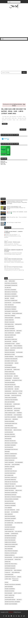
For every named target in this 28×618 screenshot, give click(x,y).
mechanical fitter (10, 354)
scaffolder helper (10, 599)
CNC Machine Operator (11, 393)
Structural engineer (10, 397)
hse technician (9, 447)
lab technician (9, 432)
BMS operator (8, 408)
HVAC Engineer (19, 356)
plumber (17, 332)
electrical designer (10, 417)
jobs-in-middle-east (10, 412)
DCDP (18, 509)
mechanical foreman (10, 309)
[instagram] (21, 616)
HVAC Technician (9, 304)
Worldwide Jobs (4, 162)
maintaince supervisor (11, 492)
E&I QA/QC (7, 512)
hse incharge (8, 557)
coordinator (14, 533)
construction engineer (11, 399)
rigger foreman (9, 356)
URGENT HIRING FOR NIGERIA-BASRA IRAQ (13, 259)
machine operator (10, 434)
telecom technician (10, 384)
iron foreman (17, 570)
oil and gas (8, 287)
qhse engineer (9, 586)
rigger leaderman (10, 588)
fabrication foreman (10, 542)
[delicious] (24, 616)
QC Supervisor (9, 410)
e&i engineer (8, 378)
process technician (10, 440)
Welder (7, 298)
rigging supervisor (10, 373)
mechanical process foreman (13, 496)
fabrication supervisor (11, 544)
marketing (15, 580)
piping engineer (9, 317)
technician (16, 378)
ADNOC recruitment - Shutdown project (12, 242)
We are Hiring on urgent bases (14, 222)
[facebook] (4, 616)
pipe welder (8, 438)
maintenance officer (10, 494)
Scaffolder (19, 352)
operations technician (11, 458)
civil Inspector (9, 337)
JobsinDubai (8, 391)
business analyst (9, 529)
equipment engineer (10, 445)
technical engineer (10, 505)
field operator (9, 386)
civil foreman (8, 345)
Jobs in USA (3, 164)
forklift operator (10, 350)
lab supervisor (9, 574)
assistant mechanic (10, 473)
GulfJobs (7, 395)
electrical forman (10, 315)
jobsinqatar (18, 324)
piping (6, 582)
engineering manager (10, 535)
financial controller (11, 553)
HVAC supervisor (9, 332)
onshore (17, 386)
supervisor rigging (10, 503)
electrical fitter (17, 391)
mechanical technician (11, 291)
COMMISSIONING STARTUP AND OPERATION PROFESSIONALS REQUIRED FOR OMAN (17, 202)
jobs (6, 281)
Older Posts (23, 129)
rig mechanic (8, 404)
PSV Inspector (18, 522)
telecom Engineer (10, 382)
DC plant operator (10, 509)
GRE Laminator (9, 514)
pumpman (19, 412)
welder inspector (10, 406)
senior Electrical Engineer (12, 601)
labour (19, 576)
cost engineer (18, 414)
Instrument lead (9, 520)
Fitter (20, 393)
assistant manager (10, 527)
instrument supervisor (11, 311)
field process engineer (11, 550)
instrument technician (11, 285)
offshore (17, 317)
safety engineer (9, 462)
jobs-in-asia (18, 490)
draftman (16, 410)
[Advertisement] (14, 23)
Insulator (7, 464)
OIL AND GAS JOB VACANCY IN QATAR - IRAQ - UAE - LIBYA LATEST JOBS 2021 (13, 111)
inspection (18, 559)
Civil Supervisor (9, 326)
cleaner (7, 533)
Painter (15, 341)
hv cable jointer (18, 557)
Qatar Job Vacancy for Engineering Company (13, 266)
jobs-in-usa (8, 419)
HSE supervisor (9, 363)
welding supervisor (10, 335)
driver (16, 376)
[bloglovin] (11, 616)
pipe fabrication (9, 324)
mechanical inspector (11, 339)
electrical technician (11, 283)
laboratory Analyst (10, 576)
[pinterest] (9, 616)
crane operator (9, 319)
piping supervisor (17, 313)
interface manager (10, 568)
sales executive (9, 597)
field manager (9, 548)
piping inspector (9, 371)
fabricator (16, 369)
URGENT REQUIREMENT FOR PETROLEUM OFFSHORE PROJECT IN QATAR (16, 207)
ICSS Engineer (19, 462)
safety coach (17, 593)
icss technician (9, 559)
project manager (9, 322)
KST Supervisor (9, 522)
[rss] (16, 616)
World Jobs (3, 161)
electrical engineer (10, 289)
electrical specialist (11, 477)
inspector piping (9, 490)
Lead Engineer (15, 464)
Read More (5, 123)
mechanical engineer (10, 294)
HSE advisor (17, 408)
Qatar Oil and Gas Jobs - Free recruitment (17, 217)
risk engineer (8, 593)
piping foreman (18, 345)
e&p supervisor (9, 475)
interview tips (8, 570)
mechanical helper (10, 436)
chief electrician (16, 395)
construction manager (11, 358)
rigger (12, 298)
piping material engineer (11, 499)
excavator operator (10, 479)
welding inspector (10, 330)
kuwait (18, 343)
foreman (20, 417)
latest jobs (8, 578)
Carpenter (8, 380)
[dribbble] (14, 616)
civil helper (18, 531)
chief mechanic (9, 425)
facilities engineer (10, 546)
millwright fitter (17, 380)
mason (16, 363)
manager (7, 451)
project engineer (9, 328)
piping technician (9, 460)
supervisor (16, 404)
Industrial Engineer (10, 518)
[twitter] (6, 616)
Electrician (8, 302)
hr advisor (19, 486)
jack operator (16, 572)
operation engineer (10, 455)
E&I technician (9, 376)
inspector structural (11, 563)
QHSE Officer (8, 468)
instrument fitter (10, 343)
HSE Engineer (8, 365)
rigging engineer (9, 421)
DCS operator (8, 414)
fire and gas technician (11, 481)
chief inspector (9, 531)
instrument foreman (10, 367)
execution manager (10, 540)
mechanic (19, 330)
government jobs (9, 486)
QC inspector (8, 369)
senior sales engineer (11, 603)
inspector (7, 561)
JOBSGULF (11, 612)
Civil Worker (8, 507)
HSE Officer (8, 341)
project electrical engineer (13, 584)
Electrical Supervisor (11, 300)
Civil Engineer (16, 302)
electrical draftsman (11, 427)
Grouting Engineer (10, 516)
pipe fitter (8, 313)
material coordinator (11, 453)
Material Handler (9, 466)
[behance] (19, 616)
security (19, 599)
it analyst (7, 572)
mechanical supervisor (11, 296)
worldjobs (12, 281)
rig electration (9, 501)
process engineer (10, 352)
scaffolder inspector (11, 423)
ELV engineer (14, 512)
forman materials (9, 555)
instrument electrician (11, 449)
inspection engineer (10, 488)
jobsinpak (15, 419)
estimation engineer (10, 537)
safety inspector (9, 595)
